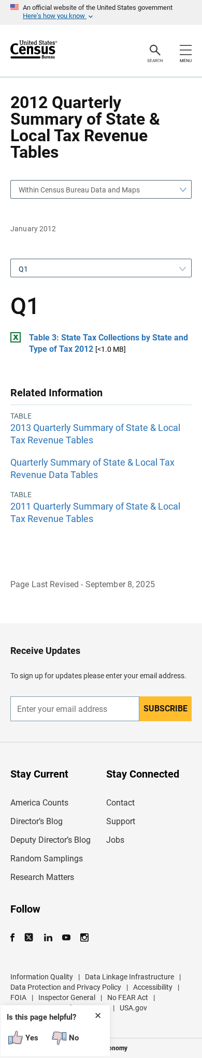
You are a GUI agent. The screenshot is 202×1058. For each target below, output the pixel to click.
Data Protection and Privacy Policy (65, 987)
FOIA (18, 997)
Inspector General (66, 997)
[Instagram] (84, 938)
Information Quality (41, 977)
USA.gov (133, 1008)
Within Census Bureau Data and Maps (79, 190)
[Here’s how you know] (101, 12)
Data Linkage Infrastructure (129, 977)
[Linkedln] (48, 938)
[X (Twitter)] (30, 938)
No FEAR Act (127, 997)
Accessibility (152, 987)
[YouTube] (66, 938)
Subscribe (165, 708)
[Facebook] (15, 938)
